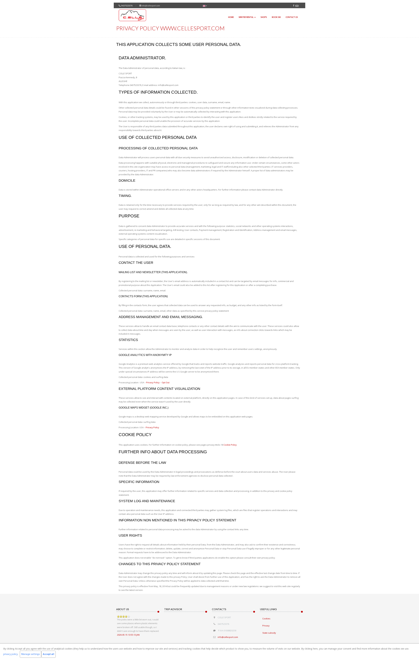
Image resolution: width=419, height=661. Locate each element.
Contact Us (292, 17)
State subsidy (269, 632)
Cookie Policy (230, 444)
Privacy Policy (153, 382)
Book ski (276, 17)
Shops (264, 17)
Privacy (266, 625)
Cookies (266, 618)
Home (231, 17)
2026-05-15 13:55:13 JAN (128, 634)
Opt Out (165, 382)
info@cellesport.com (150, 6)
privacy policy (10, 653)
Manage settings (30, 654)
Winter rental (246, 17)
